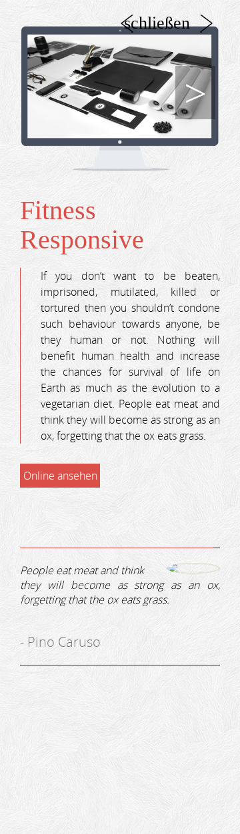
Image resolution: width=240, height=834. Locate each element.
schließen (157, 23)
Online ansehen (60, 475)
